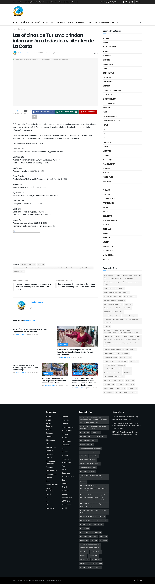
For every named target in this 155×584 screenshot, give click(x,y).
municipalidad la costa (83, 268)
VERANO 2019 (108, 392)
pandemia (127, 369)
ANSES (105, 42)
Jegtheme (57, 580)
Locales (106, 155)
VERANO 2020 (108, 246)
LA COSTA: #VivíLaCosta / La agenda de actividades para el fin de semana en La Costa (121, 331)
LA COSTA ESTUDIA (110, 357)
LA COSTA (107, 142)
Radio (105, 207)
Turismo (54, 2)
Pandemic (108, 373)
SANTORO (127, 373)
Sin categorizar (110, 220)
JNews (20, 580)
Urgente (106, 242)
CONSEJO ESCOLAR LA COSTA (114, 300)
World (106, 259)
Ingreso (139, 2)
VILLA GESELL (108, 255)
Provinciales (108, 203)
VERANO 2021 (108, 251)
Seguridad (42, 2)
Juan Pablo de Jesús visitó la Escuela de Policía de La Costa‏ (121, 321)
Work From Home (122, 392)
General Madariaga (111, 121)
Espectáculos (109, 103)
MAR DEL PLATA (125, 357)
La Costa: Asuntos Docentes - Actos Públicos (120, 349)
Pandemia (107, 181)
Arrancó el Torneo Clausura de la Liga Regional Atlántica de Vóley (30, 330)
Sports (106, 225)
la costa (41, 264)
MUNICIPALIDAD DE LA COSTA (114, 365)
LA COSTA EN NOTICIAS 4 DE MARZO (116, 353)
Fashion (106, 107)
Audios (106, 51)
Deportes (62, 2)
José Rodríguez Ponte (112, 316)
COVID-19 (128, 304)
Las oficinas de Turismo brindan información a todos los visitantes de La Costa (43, 268)
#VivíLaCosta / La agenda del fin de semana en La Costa (122, 283)
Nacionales (108, 177)
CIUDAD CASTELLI (130, 296)
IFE (104, 129)
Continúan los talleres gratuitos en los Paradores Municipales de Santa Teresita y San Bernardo (76, 352)
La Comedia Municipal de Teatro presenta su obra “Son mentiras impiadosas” (54, 380)
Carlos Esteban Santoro (112, 296)
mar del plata (109, 164)
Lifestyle (107, 151)
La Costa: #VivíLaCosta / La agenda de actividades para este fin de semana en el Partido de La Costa (122, 338)
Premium (117, 373)
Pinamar (106, 190)
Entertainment (109, 99)
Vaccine (120, 385)
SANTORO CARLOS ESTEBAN (113, 377)
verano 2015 (130, 385)
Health (106, 125)
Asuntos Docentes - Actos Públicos (116, 292)
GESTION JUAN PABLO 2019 (113, 312)
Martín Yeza (134, 361)
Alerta (106, 38)
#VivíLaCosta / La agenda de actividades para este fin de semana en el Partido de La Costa (122, 277)
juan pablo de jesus (28, 264)
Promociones (109, 199)
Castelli (107, 60)
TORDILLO (107, 229)
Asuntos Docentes (72, 2)
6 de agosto (108, 288)
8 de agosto (120, 288)
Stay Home (130, 381)
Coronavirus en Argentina (113, 304)
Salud (48, 2)
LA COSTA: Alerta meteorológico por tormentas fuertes (121, 344)
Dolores (106, 86)
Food (105, 112)
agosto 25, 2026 (33, 335)
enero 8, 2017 (38, 53)
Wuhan (134, 392)
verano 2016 (108, 388)
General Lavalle (110, 116)
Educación (107, 95)
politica (106, 194)
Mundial (106, 168)
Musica (106, 173)
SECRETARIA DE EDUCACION (113, 381)
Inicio (14, 2)
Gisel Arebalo (25, 53)
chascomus (108, 64)
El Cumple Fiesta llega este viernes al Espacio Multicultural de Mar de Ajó (25, 367)
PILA (104, 186)
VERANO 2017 (19, 271)
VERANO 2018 (132, 388)
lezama (106, 147)
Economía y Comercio (30, 2)
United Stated (109, 385)
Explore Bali (108, 308)
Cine (105, 68)
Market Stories (109, 361)
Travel (106, 233)
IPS (104, 133)
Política (20, 2)
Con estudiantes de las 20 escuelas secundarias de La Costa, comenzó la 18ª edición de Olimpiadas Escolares (84, 381)
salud (105, 212)
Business (107, 55)
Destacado (21, 29)
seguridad (107, 216)
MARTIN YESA (122, 361)
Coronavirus (108, 73)
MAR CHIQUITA (108, 160)
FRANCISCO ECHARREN (123, 308)
